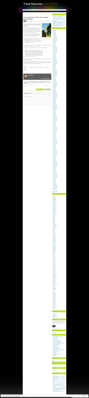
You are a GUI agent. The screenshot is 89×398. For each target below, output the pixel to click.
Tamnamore (54, 299)
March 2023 (54, 69)
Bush (53, 217)
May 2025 (54, 44)
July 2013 (54, 179)
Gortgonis (54, 262)
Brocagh (33, 81)
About (54, 375)
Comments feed (55, 316)
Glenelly (54, 261)
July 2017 (54, 133)
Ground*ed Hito (55, 337)
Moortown (54, 279)
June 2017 (54, 134)
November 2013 (55, 175)
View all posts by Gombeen (45, 78)
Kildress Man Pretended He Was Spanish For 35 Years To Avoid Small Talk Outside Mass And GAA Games (59, 19)
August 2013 (54, 178)
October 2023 (55, 62)
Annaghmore (54, 199)
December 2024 (55, 49)
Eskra (54, 254)
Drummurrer (54, 246)
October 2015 (55, 153)
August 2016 (54, 144)
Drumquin (54, 248)
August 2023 (54, 64)
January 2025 (55, 48)
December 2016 (55, 140)
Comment (47, 103)
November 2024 (55, 50)
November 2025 (55, 38)
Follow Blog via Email (57, 319)
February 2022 (55, 81)
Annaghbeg (54, 198)
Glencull (54, 260)
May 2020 (54, 101)
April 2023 (54, 68)
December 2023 (55, 60)
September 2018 (55, 120)
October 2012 (55, 187)
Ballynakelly (54, 210)
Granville (54, 264)
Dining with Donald (55, 347)
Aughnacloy (54, 207)
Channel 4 (27, 82)
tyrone (54, 304)
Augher (54, 206)
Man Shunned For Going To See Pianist (58, 391)
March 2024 (54, 57)
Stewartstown (55, 297)
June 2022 (54, 77)
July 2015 (54, 156)
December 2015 (55, 151)
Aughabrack (54, 204)
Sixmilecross (54, 296)
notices (54, 285)
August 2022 (54, 75)
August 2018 (54, 121)
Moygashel (54, 282)
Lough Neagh (40, 82)
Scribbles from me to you (56, 338)
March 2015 (54, 160)
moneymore (54, 278)
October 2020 (55, 96)
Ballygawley (54, 209)
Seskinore (54, 294)
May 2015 (54, 158)
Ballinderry (54, 208)
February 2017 (55, 138)
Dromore (54, 245)
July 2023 (54, 65)
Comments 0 (39, 89)
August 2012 (54, 189)
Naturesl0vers (55, 346)
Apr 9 (25, 21)
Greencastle (54, 265)
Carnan (54, 222)
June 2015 (54, 157)
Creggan (54, 238)
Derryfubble (54, 239)
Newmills (54, 283)
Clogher (54, 229)
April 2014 (54, 170)
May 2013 (54, 181)
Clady (53, 228)
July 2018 (54, 122)
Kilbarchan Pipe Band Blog (56, 340)
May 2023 (54, 67)
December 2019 (55, 106)
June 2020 (54, 100)
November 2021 (55, 84)
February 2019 (55, 115)
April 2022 (54, 79)
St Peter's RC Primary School (57, 348)
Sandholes (54, 293)
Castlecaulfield (55, 225)
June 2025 (54, 43)
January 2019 (55, 116)
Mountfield (54, 280)
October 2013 (55, 176)
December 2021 (55, 83)
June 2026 (54, 32)
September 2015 (55, 154)
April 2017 (54, 136)
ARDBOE (42, 81)
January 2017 (55, 139)
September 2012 (55, 188)
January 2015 (55, 162)
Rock (53, 291)
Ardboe (31, 81)
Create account (55, 313)
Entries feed (54, 315)
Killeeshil (54, 267)
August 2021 (54, 87)
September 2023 (55, 63)
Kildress (54, 266)
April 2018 (54, 125)
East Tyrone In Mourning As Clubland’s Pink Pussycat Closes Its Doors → (45, 14)
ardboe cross (45, 81)
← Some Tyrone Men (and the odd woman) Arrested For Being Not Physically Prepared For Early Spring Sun (30, 15)
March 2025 (54, 46)
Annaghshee (54, 201)
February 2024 (55, 58)
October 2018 (55, 119)
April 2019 (54, 113)
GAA (35, 81)
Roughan (54, 292)
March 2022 (54, 80)
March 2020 (54, 103)
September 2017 (55, 131)
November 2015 (55, 152)
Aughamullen (54, 205)
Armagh (54, 203)
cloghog (54, 230)
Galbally (54, 258)
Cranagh (54, 237)
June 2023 (54, 66)
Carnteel (54, 223)
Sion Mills (54, 295)
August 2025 (54, 41)
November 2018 (55, 118)
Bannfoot (54, 211)
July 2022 (54, 76)
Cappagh (54, 220)
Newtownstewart (55, 284)
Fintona (54, 255)
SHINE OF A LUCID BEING (56, 342)
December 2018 (55, 117)
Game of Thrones (31, 82)
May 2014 (54, 169)
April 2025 (54, 45)
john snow (34, 82)
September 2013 (55, 177)
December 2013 (55, 174)
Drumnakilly (54, 247)
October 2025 (55, 39)
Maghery (54, 277)
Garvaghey (54, 259)
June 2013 (54, 180)
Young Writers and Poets (56, 345)
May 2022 (54, 78)
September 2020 (55, 97)
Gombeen (31, 21)
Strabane (54, 298)
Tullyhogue (54, 303)
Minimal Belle (55, 355)
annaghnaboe (55, 200)
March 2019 (54, 114)
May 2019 (54, 112)
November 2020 (55, 95)
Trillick (54, 301)
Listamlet (54, 273)
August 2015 (54, 155)
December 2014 (55, 163)
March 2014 (54, 171)
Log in (54, 314)
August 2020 (54, 98)
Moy (53, 281)
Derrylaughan (54, 240)
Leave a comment (26, 83)
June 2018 (54, 123)
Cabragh (54, 218)
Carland (54, 221)
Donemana (54, 243)
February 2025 (55, 47)
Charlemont (54, 227)
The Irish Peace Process (56, 349)
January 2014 (55, 173)
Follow (54, 326)
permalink (49, 82)
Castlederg (54, 226)
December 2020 (55, 94)
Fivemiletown (54, 256)
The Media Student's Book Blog (57, 341)
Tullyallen (54, 302)
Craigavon (54, 236)
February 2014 (55, 172)
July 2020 (54, 99)
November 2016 (55, 141)
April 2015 (54, 159)
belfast (48, 81)
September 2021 (55, 86)
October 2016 (55, 142)
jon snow (37, 82)
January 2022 (55, 82)
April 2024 (54, 56)
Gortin (54, 263)
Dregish (54, 244)
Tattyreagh (54, 300)
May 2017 (54, 135)
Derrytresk (54, 241)
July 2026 (54, 31)
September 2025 (55, 40)
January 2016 (55, 150)
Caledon (54, 219)
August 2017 (54, 132)
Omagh (37, 81)
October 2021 (55, 85)
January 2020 (55, 105)
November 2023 (55, 61)
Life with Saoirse (55, 339)
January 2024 (55, 59)
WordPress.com (55, 317)
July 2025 (54, 42)
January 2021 (55, 93)
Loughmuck (54, 276)
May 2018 (54, 124)
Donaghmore (54, 242)
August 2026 (54, 30)
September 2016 (55, 143)
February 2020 (55, 104)
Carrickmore (54, 224)
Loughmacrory (55, 275)
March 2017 (54, 137)
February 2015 (55, 161)
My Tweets (53, 360)
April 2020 (54, 102)
